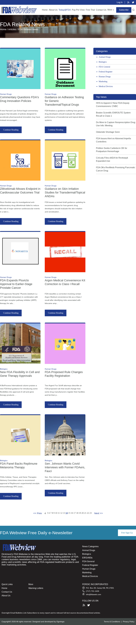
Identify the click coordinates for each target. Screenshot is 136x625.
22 (88, 513)
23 (91, 513)
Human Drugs (105, 76)
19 (80, 513)
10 (56, 513)
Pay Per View (78, 10)
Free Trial (90, 10)
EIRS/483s (87, 558)
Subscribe (124, 10)
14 (67, 513)
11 (59, 513)
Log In (120, 2)
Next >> (98, 513)
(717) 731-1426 (92, 591)
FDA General (104, 67)
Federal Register (105, 72)
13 (64, 513)
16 (72, 513)
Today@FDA (65, 10)
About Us (53, 10)
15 (69, 513)
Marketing (103, 81)
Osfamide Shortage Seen (108, 132)
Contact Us (101, 10)
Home (45, 10)
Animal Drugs (105, 57)
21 (85, 513)
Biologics (103, 62)
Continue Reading (10, 130)
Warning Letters (35, 588)
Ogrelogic (60, 622)
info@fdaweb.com (93, 594)
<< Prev (37, 513)
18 (77, 513)
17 (75, 513)
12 (61, 513)
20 (83, 513)
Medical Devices (106, 86)
